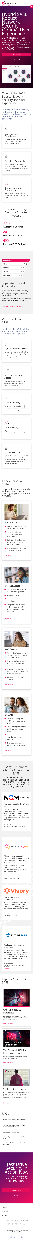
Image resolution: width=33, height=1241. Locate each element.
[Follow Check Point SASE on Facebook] (11, 1237)
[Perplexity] (16, 1224)
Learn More (8, 555)
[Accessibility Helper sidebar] (31, 6)
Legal (19, 1234)
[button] (30, 3)
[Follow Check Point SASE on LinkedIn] (18, 1237)
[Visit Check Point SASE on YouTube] (21, 1237)
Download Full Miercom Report (11, 306)
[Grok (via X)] (24, 1224)
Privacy (14, 1234)
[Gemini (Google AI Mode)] (20, 1224)
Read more (8, 880)
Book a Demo (16, 54)
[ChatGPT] (9, 1224)
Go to (9, 5)
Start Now (17, 59)
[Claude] (13, 1224)
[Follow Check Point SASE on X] (15, 1237)
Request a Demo (17, 1190)
